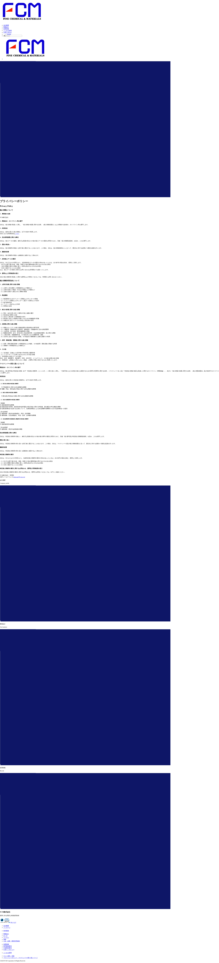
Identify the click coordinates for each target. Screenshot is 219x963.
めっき (5, 935)
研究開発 (6, 930)
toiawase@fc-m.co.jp (19, 477)
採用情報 (6, 944)
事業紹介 (6, 934)
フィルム (6, 937)
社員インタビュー (8, 949)
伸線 (4, 939)
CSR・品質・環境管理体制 (11, 941)
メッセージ (6, 927)
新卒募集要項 (7, 946)
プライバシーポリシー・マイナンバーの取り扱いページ (20, 957)
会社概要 (6, 926)
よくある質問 (7, 953)
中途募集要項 (7, 948)
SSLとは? (13, 922)
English (9, 34)
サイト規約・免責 (8, 956)
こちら (17, 233)
